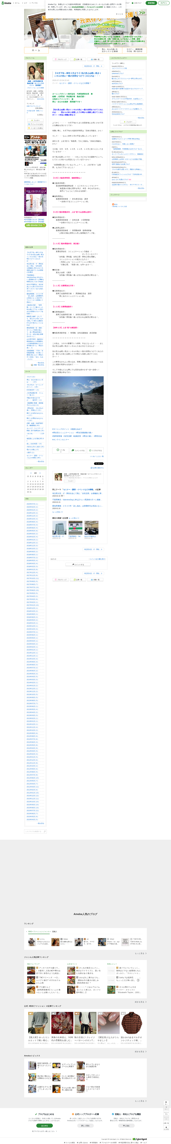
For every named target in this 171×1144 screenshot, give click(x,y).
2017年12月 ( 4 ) (32, 572)
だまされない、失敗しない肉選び (123, 144)
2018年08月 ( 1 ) (32, 555)
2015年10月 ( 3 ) (32, 629)
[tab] (39, 931)
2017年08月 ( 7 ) (32, 584)
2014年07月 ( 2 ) (32, 668)
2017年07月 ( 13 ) (33, 587)
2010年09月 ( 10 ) (33, 805)
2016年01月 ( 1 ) (32, 623)
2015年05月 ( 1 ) (32, 638)
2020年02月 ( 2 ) (32, 507)
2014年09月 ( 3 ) (32, 662)
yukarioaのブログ (118, 73)
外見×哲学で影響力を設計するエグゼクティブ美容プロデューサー (128, 89)
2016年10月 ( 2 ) (32, 611)
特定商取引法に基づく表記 (129, 1142)
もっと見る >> (57, 512)
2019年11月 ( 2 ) (32, 516)
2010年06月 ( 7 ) (32, 813)
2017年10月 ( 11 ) (33, 578)
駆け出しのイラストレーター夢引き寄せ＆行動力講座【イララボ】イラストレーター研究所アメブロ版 (128, 78)
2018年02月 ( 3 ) (32, 566)
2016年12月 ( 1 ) (32, 608)
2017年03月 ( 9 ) (32, 599)
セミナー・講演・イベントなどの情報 (74, 83)
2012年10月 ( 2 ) (32, 730)
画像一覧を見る (39, 365)
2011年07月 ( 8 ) (32, 775)
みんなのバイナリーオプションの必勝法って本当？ (128, 109)
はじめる (44, 1126)
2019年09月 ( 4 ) (32, 522)
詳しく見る (85, 1126)
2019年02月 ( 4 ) (32, 537)
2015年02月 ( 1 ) (32, 647)
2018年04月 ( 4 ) (32, 563)
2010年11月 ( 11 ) (33, 799)
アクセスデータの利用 (109, 1142)
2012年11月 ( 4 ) (32, 727)
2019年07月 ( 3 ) (32, 525)
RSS (115, 204)
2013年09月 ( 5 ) (32, 697)
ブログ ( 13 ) (31, 377)
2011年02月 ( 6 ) (32, 790)
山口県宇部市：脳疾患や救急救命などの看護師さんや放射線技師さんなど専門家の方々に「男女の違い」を (35, 343)
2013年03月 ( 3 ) (32, 715)
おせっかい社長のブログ (121, 179)
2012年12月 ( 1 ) (32, 724)
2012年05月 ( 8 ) (32, 745)
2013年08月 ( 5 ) (32, 700)
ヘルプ (144, 1142)
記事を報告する (98, 468)
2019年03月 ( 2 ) (32, 534)
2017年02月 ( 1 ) (32, 602)
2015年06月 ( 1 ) (32, 635)
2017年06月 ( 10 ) (33, 590)
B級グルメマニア (33, 964)
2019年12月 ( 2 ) (32, 513)
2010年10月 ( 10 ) (33, 802)
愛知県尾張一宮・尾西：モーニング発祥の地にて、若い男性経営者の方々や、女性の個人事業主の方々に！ (35, 332)
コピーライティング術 (119, 68)
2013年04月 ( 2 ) (32, 712)
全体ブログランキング (33, 106)
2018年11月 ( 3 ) (32, 546)
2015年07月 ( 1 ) (32, 632)
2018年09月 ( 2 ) (32, 552)
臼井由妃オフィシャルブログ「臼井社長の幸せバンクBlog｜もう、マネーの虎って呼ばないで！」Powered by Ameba (128, 174)
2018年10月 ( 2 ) (32, 549)
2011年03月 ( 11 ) (33, 787)
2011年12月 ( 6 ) (32, 760)
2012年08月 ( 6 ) (32, 736)
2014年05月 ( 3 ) (32, 674)
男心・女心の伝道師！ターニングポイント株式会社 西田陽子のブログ (51, 19)
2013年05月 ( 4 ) (32, 709)
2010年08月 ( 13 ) (33, 808)
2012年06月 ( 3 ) (32, 742)
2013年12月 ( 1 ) (32, 689)
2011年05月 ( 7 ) (32, 781)
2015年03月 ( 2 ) (32, 644)
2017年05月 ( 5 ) (32, 593)
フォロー (70, 481)
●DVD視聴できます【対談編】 (34, 222)
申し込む (126, 1126)
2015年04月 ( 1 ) (32, 641)
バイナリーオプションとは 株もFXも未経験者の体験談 (128, 104)
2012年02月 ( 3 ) (32, 754)
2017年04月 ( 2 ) (32, 596)
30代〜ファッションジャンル (39, 931)
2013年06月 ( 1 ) (32, 706)
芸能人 (54, 931)
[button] (166, 1127)
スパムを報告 (70, 1142)
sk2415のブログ (117, 83)
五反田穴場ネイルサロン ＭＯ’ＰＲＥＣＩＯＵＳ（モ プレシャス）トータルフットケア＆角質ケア (128, 185)
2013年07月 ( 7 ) (32, 703)
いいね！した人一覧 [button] (97, 456)
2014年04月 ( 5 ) (32, 677)
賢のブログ (115, 94)
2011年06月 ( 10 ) (33, 778)
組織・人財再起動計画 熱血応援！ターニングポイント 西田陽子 (35, 83)
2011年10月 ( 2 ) (32, 766)
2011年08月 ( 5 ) (32, 772)
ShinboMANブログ (118, 114)
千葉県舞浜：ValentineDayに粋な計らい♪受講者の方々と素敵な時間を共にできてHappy (78, 500)
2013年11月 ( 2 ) (32, 691)
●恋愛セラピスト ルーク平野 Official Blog (126, 139)
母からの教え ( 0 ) (33, 449)
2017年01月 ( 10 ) (33, 605)
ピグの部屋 (40, 88)
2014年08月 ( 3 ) (32, 665)
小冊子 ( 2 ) (30, 452)
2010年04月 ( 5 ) (32, 820)
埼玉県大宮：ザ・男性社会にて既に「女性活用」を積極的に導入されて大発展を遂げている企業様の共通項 (78, 493)
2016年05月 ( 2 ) (32, 620)
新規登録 (151, 3)
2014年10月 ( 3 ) (32, 659)
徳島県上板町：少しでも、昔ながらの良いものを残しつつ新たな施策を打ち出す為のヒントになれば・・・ (35, 321)
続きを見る (40, 99)
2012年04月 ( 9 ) (32, 748)
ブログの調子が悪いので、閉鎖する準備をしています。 (128, 169)
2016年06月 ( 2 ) (32, 617)
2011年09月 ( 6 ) (32, 769)
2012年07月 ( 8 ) (32, 739)
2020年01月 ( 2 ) (32, 510)
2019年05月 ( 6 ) (32, 531)
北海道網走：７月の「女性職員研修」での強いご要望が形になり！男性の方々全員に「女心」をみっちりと (35, 355)
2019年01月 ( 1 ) (32, 540)
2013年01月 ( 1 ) (32, 721)
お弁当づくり (72, 964)
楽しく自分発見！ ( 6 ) (34, 444)
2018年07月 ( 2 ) (32, 558)
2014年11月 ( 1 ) (32, 656)
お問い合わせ (83, 1142)
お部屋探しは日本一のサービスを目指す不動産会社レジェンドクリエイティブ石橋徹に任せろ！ (128, 159)
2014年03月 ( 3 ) (32, 680)
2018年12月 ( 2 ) (32, 543)
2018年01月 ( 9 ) (32, 569)
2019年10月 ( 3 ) (32, 519)
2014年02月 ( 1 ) (32, 683)
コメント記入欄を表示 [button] (97, 559)
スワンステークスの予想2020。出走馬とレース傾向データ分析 (128, 99)
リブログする (97, 450)
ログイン (164, 3)
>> (40, 473)
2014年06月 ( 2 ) (32, 671)
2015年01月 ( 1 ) (32, 650)
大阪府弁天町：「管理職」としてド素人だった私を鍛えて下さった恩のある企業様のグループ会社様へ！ (35, 309)
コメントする (79, 565)
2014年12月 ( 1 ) (32, 653)
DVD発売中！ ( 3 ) (33, 390)
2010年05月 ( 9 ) (32, 817)
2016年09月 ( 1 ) (32, 614)
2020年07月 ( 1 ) (32, 504)
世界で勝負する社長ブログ (121, 164)
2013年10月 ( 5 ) (32, 694)
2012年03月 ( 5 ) (32, 751)
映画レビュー (112, 964)
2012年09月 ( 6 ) (32, 733)
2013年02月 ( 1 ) (32, 718)
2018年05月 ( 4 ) (32, 560)
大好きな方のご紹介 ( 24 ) (35, 447)
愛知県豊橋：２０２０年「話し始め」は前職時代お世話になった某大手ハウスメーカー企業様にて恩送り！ (78, 506)
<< (31, 473)
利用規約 (95, 1142)
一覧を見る (140, 118)
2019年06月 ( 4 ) (32, 528)
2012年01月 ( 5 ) (32, 757)
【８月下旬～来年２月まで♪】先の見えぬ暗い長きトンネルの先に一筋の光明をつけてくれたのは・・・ (35, 257)
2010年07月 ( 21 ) (33, 810)
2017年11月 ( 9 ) (32, 575)
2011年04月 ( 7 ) (32, 784)
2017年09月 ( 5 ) (32, 581)
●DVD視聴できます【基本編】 (34, 219)
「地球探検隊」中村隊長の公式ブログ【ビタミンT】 (128, 149)
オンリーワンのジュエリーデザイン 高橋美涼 (127, 154)
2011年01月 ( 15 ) (33, 793)
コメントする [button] (80, 450)
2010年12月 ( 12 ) (33, 796)
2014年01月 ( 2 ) (32, 686)
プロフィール (31, 88)
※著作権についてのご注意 (119, 206)
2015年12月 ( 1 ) (32, 626)
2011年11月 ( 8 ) (32, 763)
